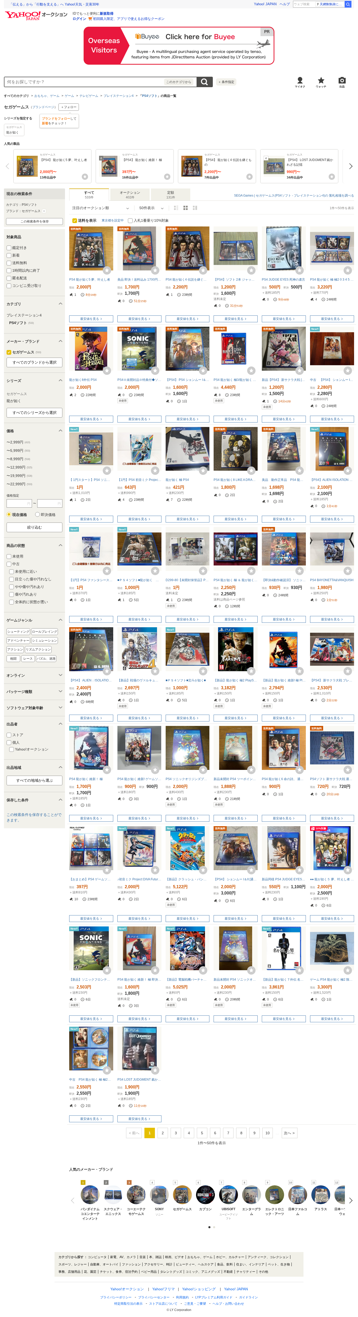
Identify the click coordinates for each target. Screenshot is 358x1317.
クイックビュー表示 (195, 208)
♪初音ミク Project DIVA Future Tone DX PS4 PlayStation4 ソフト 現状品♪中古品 (139, 879)
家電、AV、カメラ (123, 1257)
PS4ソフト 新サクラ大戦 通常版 (332, 779)
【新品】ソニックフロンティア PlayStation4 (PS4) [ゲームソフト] (91, 979)
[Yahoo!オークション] (37, 12)
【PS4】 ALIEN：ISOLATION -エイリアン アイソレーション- (91, 680)
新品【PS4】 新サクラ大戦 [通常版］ (284, 380)
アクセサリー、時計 (158, 1264)
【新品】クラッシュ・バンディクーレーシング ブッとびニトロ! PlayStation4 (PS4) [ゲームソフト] (188, 879)
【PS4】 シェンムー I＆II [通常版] (236, 879)
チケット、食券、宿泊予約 (119, 1272)
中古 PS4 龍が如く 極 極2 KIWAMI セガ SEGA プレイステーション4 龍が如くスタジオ (91, 1079)
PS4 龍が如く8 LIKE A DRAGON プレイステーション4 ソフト (236, 480)
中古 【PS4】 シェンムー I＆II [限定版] (332, 380)
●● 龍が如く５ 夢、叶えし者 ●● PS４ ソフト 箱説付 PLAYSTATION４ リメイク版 (332, 879)
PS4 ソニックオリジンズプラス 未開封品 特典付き (188, 779)
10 (267, 1133)
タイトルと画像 (176, 208)
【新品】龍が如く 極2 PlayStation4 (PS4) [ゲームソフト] (236, 680)
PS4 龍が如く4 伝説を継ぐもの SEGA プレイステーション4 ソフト (188, 279)
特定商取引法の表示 (128, 1303)
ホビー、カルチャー (230, 1257)
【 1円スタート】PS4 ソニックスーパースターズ (91, 480)
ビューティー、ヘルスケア (195, 1264)
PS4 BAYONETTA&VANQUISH (332, 580)
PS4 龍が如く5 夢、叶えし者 (89, 279)
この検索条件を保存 (34, 221)
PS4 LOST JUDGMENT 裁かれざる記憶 (139, 1079)
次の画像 (349, 1200)
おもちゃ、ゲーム (46, 96)
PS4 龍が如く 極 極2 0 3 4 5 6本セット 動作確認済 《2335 (332, 279)
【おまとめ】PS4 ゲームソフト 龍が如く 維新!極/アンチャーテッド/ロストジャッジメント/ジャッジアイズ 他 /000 (91, 879)
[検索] (348, 4)
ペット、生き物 (279, 1264)
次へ (349, 166)
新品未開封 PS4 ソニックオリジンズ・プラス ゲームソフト (236, 979)
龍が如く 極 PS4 (177, 480)
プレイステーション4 (119, 96)
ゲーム (69, 96)
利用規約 (182, 1297)
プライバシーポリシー (116, 1297)
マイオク (300, 86)
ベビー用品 (149, 1272)
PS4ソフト (150, 96)
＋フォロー (69, 107)
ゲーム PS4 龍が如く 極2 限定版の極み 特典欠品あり (332, 979)
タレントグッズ (171, 1272)
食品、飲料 (225, 1264)
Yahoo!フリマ (163, 1289)
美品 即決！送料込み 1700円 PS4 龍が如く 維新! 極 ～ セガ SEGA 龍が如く (139, 279)
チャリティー (245, 1272)
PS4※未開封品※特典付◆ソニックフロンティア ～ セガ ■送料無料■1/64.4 (139, 380)
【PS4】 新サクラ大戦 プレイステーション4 (332, 680)
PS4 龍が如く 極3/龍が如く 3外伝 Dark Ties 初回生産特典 (236, 380)
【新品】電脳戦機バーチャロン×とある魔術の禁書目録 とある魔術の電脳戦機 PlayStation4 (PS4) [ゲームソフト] (188, 979)
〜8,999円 (18, 459)
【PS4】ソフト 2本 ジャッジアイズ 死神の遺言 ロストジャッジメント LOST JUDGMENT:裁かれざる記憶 (236, 279)
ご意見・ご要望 (195, 1303)
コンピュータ (97, 1257)
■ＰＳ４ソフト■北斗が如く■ (186, 680)
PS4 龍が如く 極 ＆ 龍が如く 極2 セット (236, 580)
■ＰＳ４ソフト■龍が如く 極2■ (139, 580)
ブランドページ (43, 107)
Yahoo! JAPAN (265, 4)
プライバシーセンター (154, 1297)
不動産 (228, 1272)
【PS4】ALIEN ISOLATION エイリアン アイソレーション (332, 480)
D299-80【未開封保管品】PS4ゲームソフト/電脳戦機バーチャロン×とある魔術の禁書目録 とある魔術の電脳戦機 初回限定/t (188, 580)
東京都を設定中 (113, 220)
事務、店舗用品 (69, 1272)
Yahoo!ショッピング (199, 1289)
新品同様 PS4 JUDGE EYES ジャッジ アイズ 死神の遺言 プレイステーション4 (284, 879)
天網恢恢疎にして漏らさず (332, 4)
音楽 (142, 1257)
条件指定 (226, 82)
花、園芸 (90, 1272)
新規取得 (106, 13)
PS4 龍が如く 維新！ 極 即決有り (139, 979)
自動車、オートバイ (104, 1264)
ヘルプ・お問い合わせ (228, 1303)
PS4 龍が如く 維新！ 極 (86, 779)
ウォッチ (321, 86)
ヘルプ (285, 4)
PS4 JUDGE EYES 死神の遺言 (283, 279)
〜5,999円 (18, 450)
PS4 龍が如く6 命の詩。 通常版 (284, 779)
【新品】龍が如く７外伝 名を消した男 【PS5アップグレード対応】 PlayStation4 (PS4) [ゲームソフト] (284, 979)
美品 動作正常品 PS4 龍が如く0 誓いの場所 (284, 480)
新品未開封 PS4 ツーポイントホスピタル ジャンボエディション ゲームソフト (236, 779)
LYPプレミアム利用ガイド (213, 1297)
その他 (263, 1272)
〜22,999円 (19, 484)
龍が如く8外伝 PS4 (83, 380)
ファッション (131, 1264)
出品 (342, 86)
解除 (44, 211)
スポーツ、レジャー (72, 1264)
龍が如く (14, 401)
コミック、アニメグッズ (203, 1272)
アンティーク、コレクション (268, 1257)
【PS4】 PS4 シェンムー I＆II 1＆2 (188, 380)
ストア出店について (163, 1303)
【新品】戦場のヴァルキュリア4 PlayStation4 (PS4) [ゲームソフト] (139, 680)
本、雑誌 (155, 1257)
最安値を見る (89, 319)
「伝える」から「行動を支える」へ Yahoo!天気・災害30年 (54, 4)
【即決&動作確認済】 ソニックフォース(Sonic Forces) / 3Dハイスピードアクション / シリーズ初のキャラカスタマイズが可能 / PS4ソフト (284, 580)
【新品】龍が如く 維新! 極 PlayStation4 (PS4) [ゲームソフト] (284, 680)
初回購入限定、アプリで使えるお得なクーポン (129, 19)
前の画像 (73, 1200)
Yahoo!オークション (127, 1289)
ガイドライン (248, 1297)
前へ (8, 166)
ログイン (79, 19)
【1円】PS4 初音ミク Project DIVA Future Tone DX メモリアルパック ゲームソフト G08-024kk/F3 (139, 480)
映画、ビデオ (174, 1257)
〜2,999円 (18, 442)
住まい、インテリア (250, 1264)
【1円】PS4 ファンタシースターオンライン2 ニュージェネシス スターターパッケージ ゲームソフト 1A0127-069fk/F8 (91, 580)
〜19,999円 (19, 476)
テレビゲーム (88, 96)
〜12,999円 (19, 467)
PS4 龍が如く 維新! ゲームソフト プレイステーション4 (139, 779)
